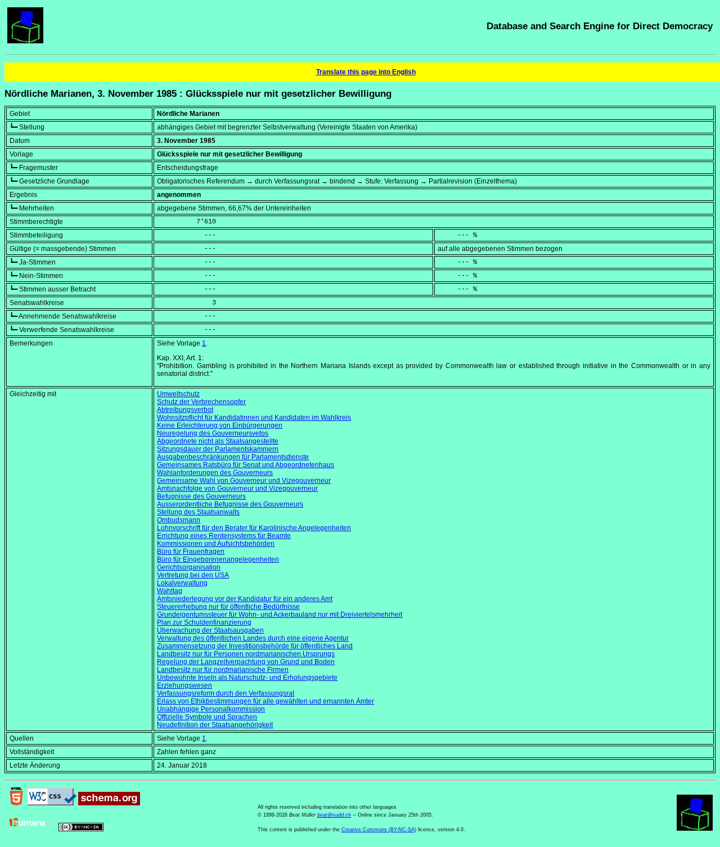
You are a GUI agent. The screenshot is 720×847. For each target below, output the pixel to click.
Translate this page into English (366, 72)
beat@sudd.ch (334, 815)
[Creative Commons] (81, 829)
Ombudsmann (178, 520)
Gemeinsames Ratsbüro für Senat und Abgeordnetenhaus (245, 465)
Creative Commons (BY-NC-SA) (378, 829)
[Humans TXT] (32, 829)
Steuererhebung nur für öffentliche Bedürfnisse (228, 607)
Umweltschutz (178, 394)
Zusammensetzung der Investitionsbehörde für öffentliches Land (255, 646)
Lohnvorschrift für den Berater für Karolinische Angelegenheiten (254, 528)
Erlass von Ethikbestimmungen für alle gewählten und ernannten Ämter (265, 701)
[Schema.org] (109, 803)
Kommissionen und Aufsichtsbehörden (215, 544)
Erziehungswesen (184, 685)
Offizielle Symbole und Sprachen (207, 717)
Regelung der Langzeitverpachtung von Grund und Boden (246, 662)
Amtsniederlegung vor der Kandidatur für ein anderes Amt (244, 599)
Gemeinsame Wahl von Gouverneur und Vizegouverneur (244, 481)
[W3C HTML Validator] (16, 803)
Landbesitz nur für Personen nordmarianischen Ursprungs (246, 654)
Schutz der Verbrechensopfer (201, 402)
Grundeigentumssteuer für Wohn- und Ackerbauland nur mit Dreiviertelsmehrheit (279, 615)
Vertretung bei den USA (193, 575)
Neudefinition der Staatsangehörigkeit (215, 725)
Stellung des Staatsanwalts (198, 512)
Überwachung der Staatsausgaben (210, 630)
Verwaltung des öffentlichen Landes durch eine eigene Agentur (253, 638)
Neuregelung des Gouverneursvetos (212, 433)
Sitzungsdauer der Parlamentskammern (217, 449)
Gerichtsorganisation (188, 567)
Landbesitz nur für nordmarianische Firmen (223, 670)
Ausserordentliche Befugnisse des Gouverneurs (230, 504)
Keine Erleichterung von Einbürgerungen (219, 425)
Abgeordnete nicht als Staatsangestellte (217, 441)
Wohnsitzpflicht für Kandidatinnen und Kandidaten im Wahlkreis (254, 418)
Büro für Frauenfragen (190, 551)
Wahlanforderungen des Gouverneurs (215, 473)
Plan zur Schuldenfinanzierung (204, 622)
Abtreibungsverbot (185, 410)
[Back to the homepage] (25, 41)
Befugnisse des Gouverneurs (201, 496)
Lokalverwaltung (182, 583)
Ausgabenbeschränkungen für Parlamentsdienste (233, 457)
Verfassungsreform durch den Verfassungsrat (225, 693)
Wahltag (169, 591)
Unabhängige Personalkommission (211, 709)
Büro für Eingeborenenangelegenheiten (218, 559)
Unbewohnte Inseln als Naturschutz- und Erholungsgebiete (247, 678)
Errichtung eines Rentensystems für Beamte (224, 536)
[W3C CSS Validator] (51, 803)
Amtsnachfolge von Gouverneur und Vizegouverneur (237, 488)
